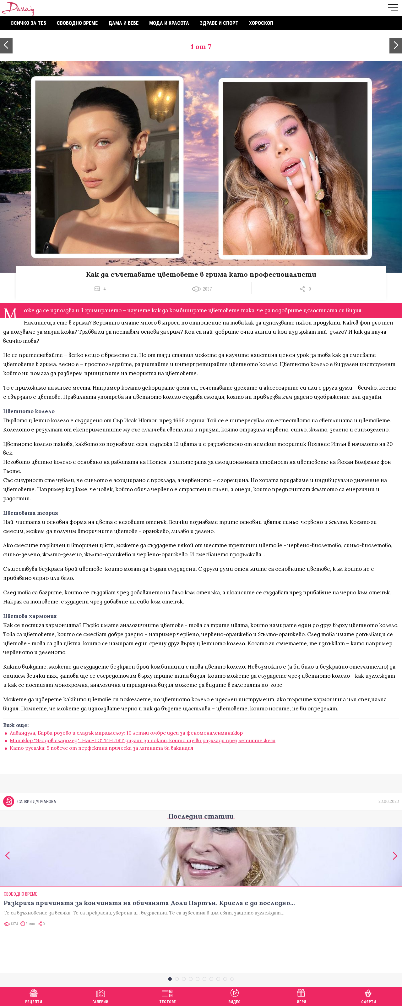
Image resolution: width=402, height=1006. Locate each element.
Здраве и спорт (219, 23)
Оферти (368, 1002)
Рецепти (33, 1002)
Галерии (100, 1002)
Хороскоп (261, 23)
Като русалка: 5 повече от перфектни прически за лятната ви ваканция (101, 748)
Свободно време (77, 23)
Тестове (167, 1002)
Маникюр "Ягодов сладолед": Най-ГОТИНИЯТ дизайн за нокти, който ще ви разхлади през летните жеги (142, 740)
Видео (234, 1002)
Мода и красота (169, 23)
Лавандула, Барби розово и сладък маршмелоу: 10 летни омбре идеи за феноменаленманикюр (126, 733)
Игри (301, 1002)
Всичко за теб (28, 23)
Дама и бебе (123, 23)
